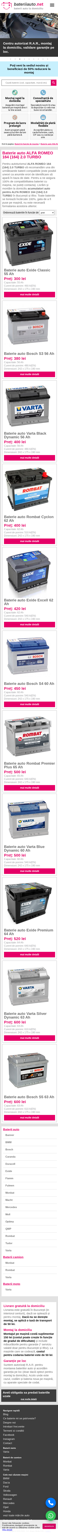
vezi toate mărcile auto (16, 1515)
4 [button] (24, 59)
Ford (5, 1486)
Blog (5, 1414)
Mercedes (11, 1207)
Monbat (9, 1192)
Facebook (8, 1434)
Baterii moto (11, 1283)
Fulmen (9, 1185)
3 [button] (19, 59)
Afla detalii (7, 1529)
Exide (8, 1171)
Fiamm (9, 1178)
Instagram (9, 1439)
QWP (8, 1229)
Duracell (10, 1164)
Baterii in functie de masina (27, 144)
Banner (9, 1135)
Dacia (6, 1482)
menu (52, 5)
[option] (29, 35)
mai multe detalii (29, 294)
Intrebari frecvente (13, 1426)
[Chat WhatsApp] (51, 1516)
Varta (8, 1250)
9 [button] (47, 59)
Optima (9, 1221)
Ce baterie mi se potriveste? (19, 1418)
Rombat (10, 1236)
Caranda (10, 1156)
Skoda (6, 1490)
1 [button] (10, 59)
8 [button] (43, 59)
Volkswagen (10, 1494)
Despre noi (9, 1422)
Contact (7, 1443)
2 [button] (15, 59)
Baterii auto (11, 1129)
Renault (7, 1499)
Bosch (9, 1149)
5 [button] (29, 59)
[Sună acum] (51, 1503)
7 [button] (38, 59)
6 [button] (33, 59)
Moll (7, 1214)
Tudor (8, 1243)
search (54, 83)
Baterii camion (13, 1257)
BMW (8, 1142)
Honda (7, 1511)
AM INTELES (49, 1526)
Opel (6, 1507)
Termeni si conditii (13, 1430)
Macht (9, 1200)
